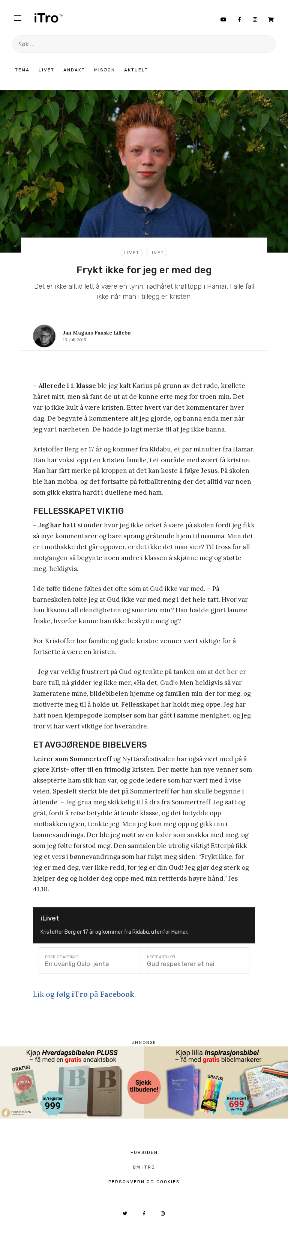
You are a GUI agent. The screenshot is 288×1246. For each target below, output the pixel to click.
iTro (48, 17)
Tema (22, 70)
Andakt (74, 70)
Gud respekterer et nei (180, 963)
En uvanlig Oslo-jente (77, 963)
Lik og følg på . (84, 994)
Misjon (104, 70)
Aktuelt (136, 70)
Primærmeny (17, 17)
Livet (46, 70)
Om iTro (144, 1167)
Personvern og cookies (144, 1181)
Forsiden (144, 1152)
